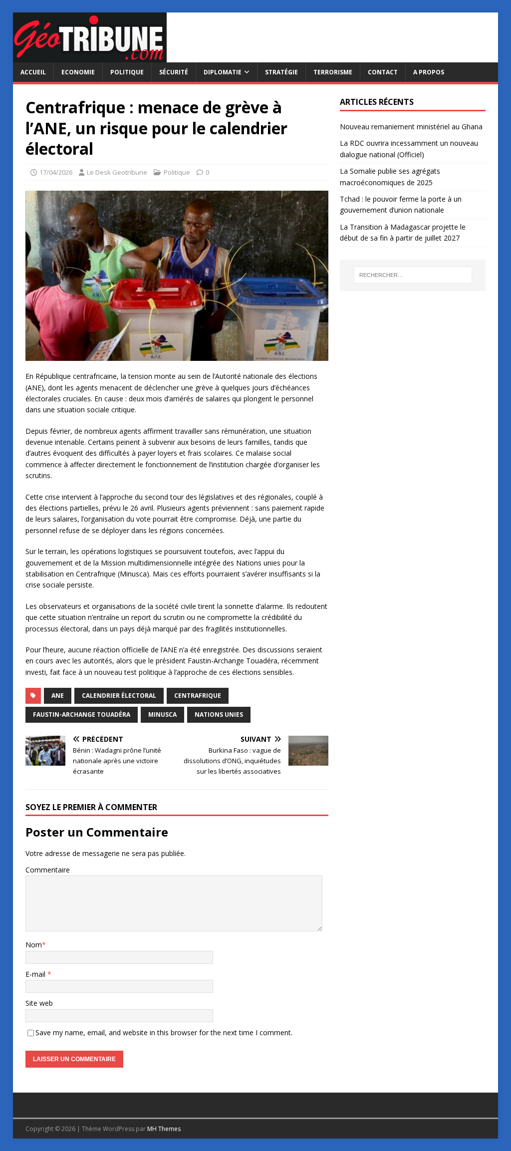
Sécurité (173, 72)
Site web (39, 1003)
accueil (33, 72)
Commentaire (47, 869)
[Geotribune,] (90, 56)
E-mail (36, 974)
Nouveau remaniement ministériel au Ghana (412, 126)
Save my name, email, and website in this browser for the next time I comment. (163, 1032)
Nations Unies (219, 714)
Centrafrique (197, 695)
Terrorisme (332, 72)
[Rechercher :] (413, 275)
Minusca (162, 714)
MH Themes (164, 1129)
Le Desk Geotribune (117, 172)
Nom (33, 944)
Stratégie (281, 72)
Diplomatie (223, 72)
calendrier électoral (119, 695)
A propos (428, 72)
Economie (78, 72)
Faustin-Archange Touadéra (81, 714)
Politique (127, 72)
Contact (383, 72)
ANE (57, 695)
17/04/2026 (55, 172)
